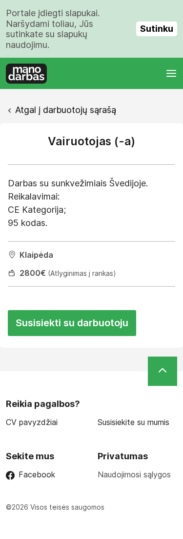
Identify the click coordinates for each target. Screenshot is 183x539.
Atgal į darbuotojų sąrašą (65, 110)
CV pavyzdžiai (32, 422)
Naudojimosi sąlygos (134, 474)
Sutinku (156, 28)
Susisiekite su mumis (133, 422)
